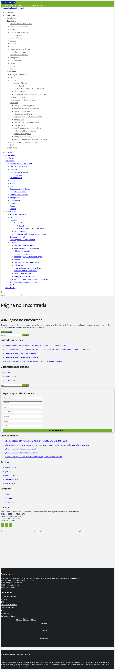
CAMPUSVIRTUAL (8, 607)
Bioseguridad (15, 57)
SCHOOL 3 (5, 599)
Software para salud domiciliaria (26, 122)
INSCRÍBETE (12, 148)
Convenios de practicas (19, 32)
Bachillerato (9, 158)
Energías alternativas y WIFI (25, 136)
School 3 (13, 43)
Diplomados (10, 155)
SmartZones (19, 119)
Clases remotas (20, 52)
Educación (9, 376)
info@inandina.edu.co (35, 5)
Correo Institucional (8, 596)
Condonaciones (16, 60)
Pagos (12, 66)
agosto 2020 (10, 483)
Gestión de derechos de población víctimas (31, 139)
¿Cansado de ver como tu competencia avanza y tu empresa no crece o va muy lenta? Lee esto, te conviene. (47, 349)
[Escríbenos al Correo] (6, 525)
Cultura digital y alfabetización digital (28, 117)
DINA (12, 285)
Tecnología (9, 380)
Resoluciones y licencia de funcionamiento (30, 94)
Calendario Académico (18, 26)
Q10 (11, 46)
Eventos (13, 63)
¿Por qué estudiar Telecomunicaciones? (20, 353)
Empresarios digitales (22, 134)
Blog (11, 77)
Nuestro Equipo (20, 91)
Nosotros (13, 80)
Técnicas (8, 152)
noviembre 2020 (11, 475)
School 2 (13, 40)
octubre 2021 (10, 467)
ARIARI (21, 86)
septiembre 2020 (12, 479)
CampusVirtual (9, 2)
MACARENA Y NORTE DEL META (31, 88)
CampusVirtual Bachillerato (20, 49)
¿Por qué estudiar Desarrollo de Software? (22, 357)
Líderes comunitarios (22, 111)
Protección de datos (9, 605)
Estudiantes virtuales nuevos (21, 24)
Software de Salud (8, 616)
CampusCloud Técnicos (19, 55)
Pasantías (18, 35)
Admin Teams (6, 613)
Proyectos (14, 103)
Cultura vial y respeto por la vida (26, 108)
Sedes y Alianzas (20, 83)
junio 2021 (9, 471)
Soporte (13, 209)
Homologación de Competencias (22, 100)
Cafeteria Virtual (16, 38)
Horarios (13, 29)
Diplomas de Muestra (18, 97)
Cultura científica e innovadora (25, 131)
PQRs (3, 610)
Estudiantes (12, 21)
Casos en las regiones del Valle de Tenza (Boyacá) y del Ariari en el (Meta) (33, 361)
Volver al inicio (6, 332)
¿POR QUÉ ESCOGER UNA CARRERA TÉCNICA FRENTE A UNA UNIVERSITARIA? (36, 345)
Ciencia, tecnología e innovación (26, 114)
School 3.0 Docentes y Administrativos (24, 142)
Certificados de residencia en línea (27, 128)
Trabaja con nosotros (18, 74)
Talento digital (19, 125)
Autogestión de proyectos (24, 105)
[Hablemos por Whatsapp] (10, 525)
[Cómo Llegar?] (2, 525)
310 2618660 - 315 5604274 (14, 5)
